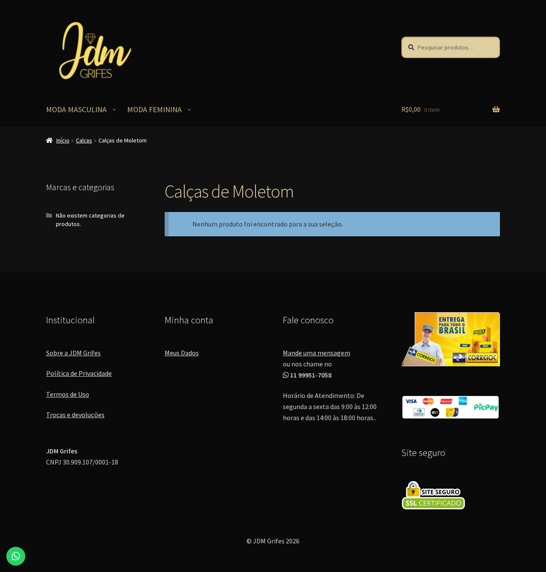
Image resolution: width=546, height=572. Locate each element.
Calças (84, 140)
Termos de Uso (67, 394)
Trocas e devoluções (75, 414)
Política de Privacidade (79, 373)
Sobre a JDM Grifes (73, 352)
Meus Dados (182, 352)
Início (63, 140)
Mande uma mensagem (316, 352)
